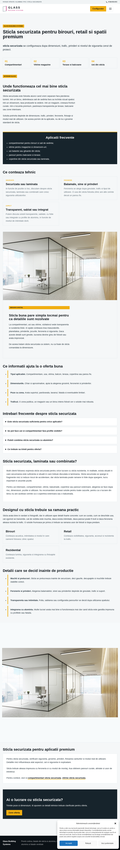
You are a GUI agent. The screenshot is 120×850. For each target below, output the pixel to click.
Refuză (88, 843)
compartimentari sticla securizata (44, 778)
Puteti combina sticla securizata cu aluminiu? (30, 440)
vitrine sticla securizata (73, 778)
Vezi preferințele (107, 843)
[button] (115, 823)
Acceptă (69, 843)
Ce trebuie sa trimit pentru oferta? (24, 449)
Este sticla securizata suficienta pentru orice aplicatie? (35, 421)
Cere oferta (14, 813)
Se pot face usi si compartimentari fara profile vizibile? (35, 431)
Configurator (98, 9)
